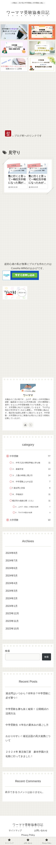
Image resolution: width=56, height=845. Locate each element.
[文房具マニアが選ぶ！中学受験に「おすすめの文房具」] (42, 48)
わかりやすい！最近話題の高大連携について (28, 738)
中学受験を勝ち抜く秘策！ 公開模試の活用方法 (27, 711)
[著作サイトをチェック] (25, 425)
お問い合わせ (40, 830)
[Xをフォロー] (31, 425)
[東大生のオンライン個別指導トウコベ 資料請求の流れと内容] (42, 64)
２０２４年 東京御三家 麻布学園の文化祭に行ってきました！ (27, 754)
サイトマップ (15, 830)
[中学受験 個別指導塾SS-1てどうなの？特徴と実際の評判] (14, 48)
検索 (7, 651)
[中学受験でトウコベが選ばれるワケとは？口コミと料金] (14, 31)
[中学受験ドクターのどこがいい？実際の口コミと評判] (14, 64)
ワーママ (28, 395)
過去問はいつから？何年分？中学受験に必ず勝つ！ (28, 695)
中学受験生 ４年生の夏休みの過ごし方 (27, 725)
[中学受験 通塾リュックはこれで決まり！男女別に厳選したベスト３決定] (42, 31)
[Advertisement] (28, 101)
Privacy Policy (28, 835)
